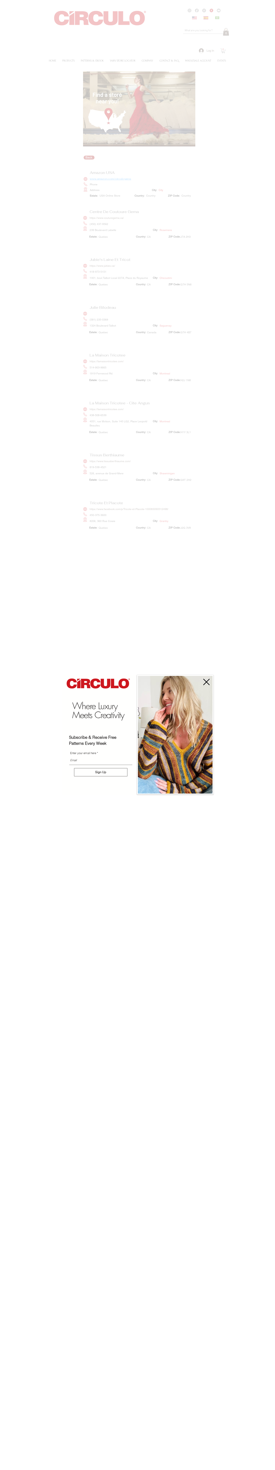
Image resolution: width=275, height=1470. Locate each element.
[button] (206, 682)
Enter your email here (83, 753)
